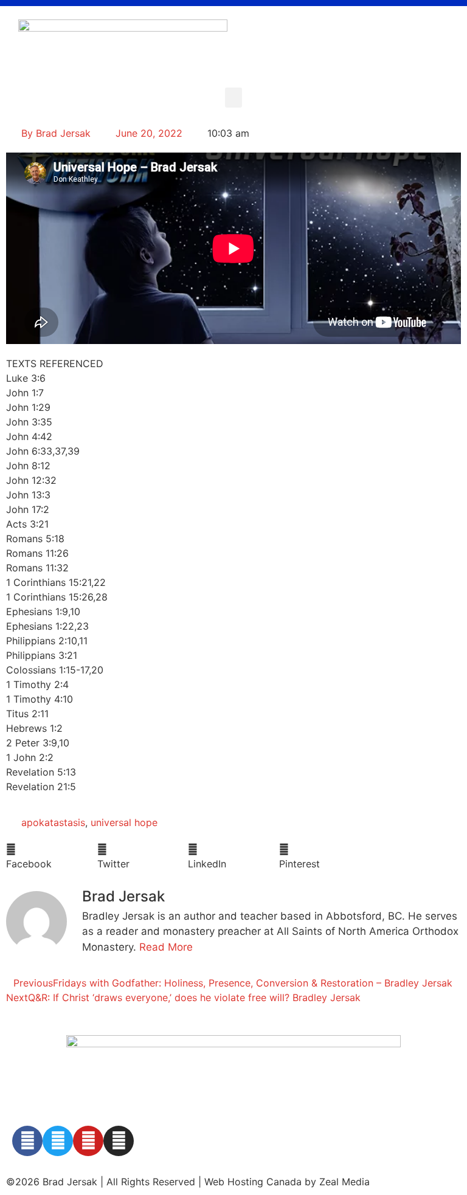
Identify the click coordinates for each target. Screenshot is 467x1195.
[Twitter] (58, 1141)
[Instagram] (118, 1141)
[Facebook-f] (27, 1141)
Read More (166, 947)
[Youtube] (88, 1141)
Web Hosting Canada (253, 1182)
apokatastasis (53, 822)
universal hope (124, 822)
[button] (233, 98)
